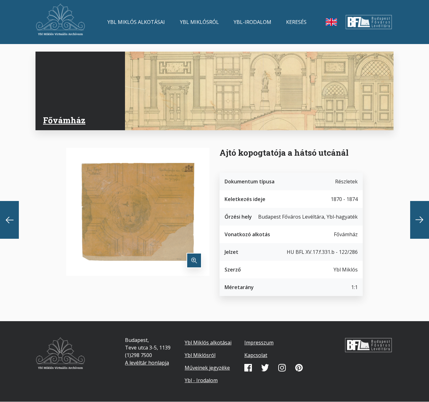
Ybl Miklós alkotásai (136, 22)
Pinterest (299, 367)
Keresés (296, 22)
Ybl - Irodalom (201, 380)
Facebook (248, 367)
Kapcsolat (255, 355)
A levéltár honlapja (147, 362)
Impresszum (259, 342)
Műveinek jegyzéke (207, 367)
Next (419, 220)
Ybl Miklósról (199, 22)
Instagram (282, 367)
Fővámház (64, 120)
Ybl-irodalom (252, 22)
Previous (9, 220)
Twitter (265, 367)
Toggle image (194, 260)
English (331, 22)
